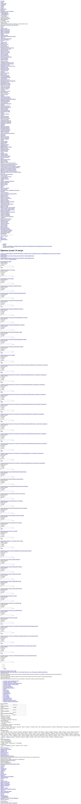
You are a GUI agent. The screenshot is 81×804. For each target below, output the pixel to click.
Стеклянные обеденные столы (7, 63)
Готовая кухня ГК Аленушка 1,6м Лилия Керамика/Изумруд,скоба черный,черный (18, 645)
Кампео (3, 737)
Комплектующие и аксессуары (7, 47)
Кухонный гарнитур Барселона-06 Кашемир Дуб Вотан (12, 324)
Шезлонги (3, 191)
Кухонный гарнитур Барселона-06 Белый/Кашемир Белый (13, 293)
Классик (71, 733)
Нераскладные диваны (5, 156)
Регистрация (3, 238)
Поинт (30, 733)
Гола (39, 733)
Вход (2, 237)
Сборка (2, 6)
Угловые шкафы (4, 142)
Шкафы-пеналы (4, 145)
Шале (56, 734)
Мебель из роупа (4, 196)
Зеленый (54, 726)
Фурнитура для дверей (5, 229)
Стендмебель (8, 745)
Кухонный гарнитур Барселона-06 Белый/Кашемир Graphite (13, 339)
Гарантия (2, 5)
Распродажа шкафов (5, 149)
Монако (20, 731)
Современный (5, 724)
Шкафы (2, 786)
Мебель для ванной (5, 785)
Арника (17, 745)
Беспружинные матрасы (6, 107)
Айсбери (18, 737)
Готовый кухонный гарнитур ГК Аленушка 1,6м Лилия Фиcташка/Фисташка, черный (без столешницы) (23, 394)
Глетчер (75, 733)
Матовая (9, 719)
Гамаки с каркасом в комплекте (7, 181)
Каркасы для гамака (5, 182)
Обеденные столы (4, 61)
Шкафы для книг (4, 148)
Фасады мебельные (5, 55)
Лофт (60, 731)
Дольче (43, 737)
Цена (6, 255)
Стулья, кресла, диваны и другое (8, 209)
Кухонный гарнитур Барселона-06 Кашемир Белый (12, 300)
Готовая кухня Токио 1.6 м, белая (8, 269)
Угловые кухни (4, 42)
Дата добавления (25, 255)
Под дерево (66, 726)
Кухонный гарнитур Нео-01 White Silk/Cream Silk (11, 588)
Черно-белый (13, 726)
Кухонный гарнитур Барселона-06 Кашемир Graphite (12, 346)
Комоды (2, 112)
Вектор (61, 737)
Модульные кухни (4, 44)
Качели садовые (4, 183)
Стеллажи (3, 89)
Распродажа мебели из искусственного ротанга (11, 172)
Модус (32, 735)
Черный (27, 726)
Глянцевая (4, 719)
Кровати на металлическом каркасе (8, 99)
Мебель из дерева (4, 206)
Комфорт (15, 735)
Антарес (25, 745)
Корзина (2, 794)
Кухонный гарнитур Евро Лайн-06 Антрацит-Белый (12, 479)
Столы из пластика (5, 205)
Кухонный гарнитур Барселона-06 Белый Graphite (11, 332)
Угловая (8, 717)
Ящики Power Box (4, 59)
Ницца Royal (77, 734)
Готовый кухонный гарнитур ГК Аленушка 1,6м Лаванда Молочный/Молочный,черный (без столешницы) (24, 443)
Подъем (2, 7)
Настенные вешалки (5, 126)
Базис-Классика (25, 734)
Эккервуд (57, 737)
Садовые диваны (4, 177)
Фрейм (66, 734)
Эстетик (34, 733)
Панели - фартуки (4, 50)
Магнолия (42, 735)
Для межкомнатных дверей (6, 230)
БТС (22, 745)
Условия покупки (4, 12)
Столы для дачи (4, 175)
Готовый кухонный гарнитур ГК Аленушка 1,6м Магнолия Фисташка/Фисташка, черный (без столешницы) (24, 423)
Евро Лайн (51, 734)
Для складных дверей (5, 232)
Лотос (59, 735)
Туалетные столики (5, 113)
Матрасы (2, 104)
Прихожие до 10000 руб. (6, 123)
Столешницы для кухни (6, 48)
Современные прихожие (6, 120)
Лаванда (14, 733)
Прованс (11, 724)
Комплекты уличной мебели (7, 174)
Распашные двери (4, 221)
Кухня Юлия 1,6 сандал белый (7, 278)
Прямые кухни (4, 43)
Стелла (5, 733)
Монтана (23, 737)
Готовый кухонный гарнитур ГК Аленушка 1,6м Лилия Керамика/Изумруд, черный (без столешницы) (23, 384)
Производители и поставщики (7, 11)
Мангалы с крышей (5, 188)
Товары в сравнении (12, 802)
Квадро (51, 731)
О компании (3, 4)
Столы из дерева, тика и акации (7, 208)
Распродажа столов (5, 68)
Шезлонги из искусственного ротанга (9, 170)
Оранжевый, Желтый (74, 726)
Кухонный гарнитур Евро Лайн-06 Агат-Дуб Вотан (12, 500)
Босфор (71, 734)
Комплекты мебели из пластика (7, 201)
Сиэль (70, 735)
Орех (14, 728)
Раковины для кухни (5, 51)
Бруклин (15, 734)
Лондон (6, 734)
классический (17, 724)
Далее (5, 668)
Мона (22, 733)
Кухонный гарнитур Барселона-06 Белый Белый (11, 285)
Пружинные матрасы (5, 105)
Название (3, 255)
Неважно (9, 722)
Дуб (39, 726)
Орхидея (55, 735)
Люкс (11, 731)
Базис (19, 734)
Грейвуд (27, 735)
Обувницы (3, 124)
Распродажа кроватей (5, 101)
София (3, 731)
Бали (20, 735)
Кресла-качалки (4, 160)
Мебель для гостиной (5, 782)
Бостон (76, 731)
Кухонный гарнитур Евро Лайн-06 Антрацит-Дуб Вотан (13, 493)
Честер (23, 735)
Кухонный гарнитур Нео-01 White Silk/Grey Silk (11, 581)
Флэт (59, 734)
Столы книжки (4, 78)
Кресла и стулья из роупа (6, 198)
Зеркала (2, 115)
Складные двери (4, 222)
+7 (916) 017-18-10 (4, 17)
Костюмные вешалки (5, 128)
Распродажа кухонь (5, 46)
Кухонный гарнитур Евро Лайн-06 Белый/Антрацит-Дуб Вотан (14, 486)
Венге (23, 726)
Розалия (36, 735)
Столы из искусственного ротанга (8, 165)
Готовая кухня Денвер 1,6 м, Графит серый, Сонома (12, 541)
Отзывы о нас (3, 3)
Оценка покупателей (17, 255)
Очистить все (13, 259)
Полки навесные (4, 92)
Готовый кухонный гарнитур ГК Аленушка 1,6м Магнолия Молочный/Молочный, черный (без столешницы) (24, 364)
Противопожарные (5, 227)
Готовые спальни (4, 94)
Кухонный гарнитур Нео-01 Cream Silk (9, 617)
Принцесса (25, 731)
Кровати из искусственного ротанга (8, 169)
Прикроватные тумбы (5, 111)
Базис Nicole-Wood (41, 734)
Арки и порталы (4, 225)
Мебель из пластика (5, 200)
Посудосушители (4, 54)
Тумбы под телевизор (5, 87)
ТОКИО (35, 731)
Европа (10, 734)
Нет (5, 722)
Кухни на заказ (4, 45)
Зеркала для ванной (5, 136)
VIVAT (13, 745)
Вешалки (2, 125)
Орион (13, 737)
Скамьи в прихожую (5, 131)
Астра (63, 735)
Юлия (63, 734)
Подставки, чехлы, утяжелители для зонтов (10, 190)
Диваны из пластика (5, 202)
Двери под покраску (5, 223)
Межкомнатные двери (5, 219)
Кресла (2, 158)
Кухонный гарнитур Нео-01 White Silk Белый (10, 559)
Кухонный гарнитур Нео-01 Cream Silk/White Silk (11, 610)
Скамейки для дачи (5, 178)
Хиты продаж (3, 254)
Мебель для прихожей (5, 784)
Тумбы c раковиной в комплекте (7, 133)
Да (2, 722)
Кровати (2, 95)
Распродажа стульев (5, 72)
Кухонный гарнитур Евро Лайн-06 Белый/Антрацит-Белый (13, 471)
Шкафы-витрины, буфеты (6, 146)
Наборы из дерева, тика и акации (8, 207)
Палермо (66, 733)
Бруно (50, 735)
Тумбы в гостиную (5, 88)
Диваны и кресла (4, 787)
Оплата (2, 2)
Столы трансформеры (5, 76)
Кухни (4, 245)
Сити (7, 735)
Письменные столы (5, 82)
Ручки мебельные (4, 58)
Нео (67, 735)
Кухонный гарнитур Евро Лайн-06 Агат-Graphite (11, 522)
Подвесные (3, 134)
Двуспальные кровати (5, 96)
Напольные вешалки (5, 127)
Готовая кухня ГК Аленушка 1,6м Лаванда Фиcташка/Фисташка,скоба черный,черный (19, 626)
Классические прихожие (6, 121)
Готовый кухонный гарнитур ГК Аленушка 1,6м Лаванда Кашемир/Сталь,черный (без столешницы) (22, 414)
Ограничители (4, 233)
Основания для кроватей (6, 103)
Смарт (47, 737)
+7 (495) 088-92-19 (4, 13)
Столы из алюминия (5, 213)
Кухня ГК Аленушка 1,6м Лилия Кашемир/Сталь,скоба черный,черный (16, 550)
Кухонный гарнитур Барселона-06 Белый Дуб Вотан (12, 308)
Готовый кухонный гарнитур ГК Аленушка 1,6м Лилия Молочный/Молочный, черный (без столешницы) (23, 404)
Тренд (9, 733)
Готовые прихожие (5, 119)
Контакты (3, 10)
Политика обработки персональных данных (10, 763)
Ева (39, 731)
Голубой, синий (34, 726)
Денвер (7, 731)
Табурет (51, 737)
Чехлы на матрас (4, 109)
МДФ (3, 743)
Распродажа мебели (5, 792)
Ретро (39, 737)
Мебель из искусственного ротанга (8, 789)
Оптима (42, 733)
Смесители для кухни (5, 52)
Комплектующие (4, 150)
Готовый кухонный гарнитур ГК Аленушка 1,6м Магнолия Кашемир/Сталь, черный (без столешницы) (23, 463)
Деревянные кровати (5, 100)
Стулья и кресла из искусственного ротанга (10, 167)
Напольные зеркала (5, 117)
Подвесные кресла (4, 194)
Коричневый (59, 726)
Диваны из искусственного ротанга (8, 168)
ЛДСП (6, 743)
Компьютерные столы (5, 83)
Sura (3, 745)
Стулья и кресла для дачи (6, 176)
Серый (7, 726)
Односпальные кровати (6, 97)
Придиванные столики (5, 84)
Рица (35, 737)
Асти (11, 735)
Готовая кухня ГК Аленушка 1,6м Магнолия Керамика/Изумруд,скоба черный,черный (19, 635)
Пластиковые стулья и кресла (7, 203)
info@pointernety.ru (5, 19)
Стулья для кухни (4, 70)
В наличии (31, 255)
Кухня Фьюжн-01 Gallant (6, 261)
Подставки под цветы (5, 91)
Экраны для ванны (5, 139)
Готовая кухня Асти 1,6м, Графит (8, 355)
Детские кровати (4, 102)
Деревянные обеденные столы (7, 62)
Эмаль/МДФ (19, 743)
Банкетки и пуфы (4, 161)
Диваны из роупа (4, 199)
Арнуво (31, 737)
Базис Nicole (33, 734)
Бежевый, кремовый (46, 726)
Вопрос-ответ (3, 9)
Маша (27, 737)
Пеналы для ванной (5, 137)
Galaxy (18, 733)
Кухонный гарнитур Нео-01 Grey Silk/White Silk (11, 603)
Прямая (3, 717)
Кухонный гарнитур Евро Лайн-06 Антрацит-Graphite (12, 515)
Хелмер (74, 735)
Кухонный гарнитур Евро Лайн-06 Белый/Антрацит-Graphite (14, 508)
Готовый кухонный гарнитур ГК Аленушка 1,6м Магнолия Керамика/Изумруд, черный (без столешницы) (23, 374)
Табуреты (3, 71)
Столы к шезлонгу (4, 192)
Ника (42, 731)
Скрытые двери (4, 224)
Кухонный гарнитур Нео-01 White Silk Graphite (11, 574)
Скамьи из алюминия (5, 214)
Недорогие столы (4, 67)
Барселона (48, 733)
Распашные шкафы (5, 144)
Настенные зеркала (5, 116)
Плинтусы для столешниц (6, 56)
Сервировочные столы (5, 77)
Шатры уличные (4, 184)
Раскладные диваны (5, 157)
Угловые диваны (4, 154)
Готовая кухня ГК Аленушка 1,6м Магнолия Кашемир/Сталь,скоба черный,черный (18, 655)
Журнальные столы (5, 75)
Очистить (6, 748)
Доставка (2, 1)
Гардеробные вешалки (5, 129)
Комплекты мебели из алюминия (8, 211)
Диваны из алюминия (5, 215)
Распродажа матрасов (5, 110)
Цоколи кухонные (4, 53)
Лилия (46, 735)
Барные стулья (4, 74)
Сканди (46, 731)
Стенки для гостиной (5, 86)
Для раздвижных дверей (6, 231)
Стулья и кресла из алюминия (7, 216)
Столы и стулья (4, 781)
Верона (72, 731)
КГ (46, 734)
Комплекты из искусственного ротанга (9, 164)
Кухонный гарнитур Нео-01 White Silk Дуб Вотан (11, 566)
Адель (68, 731)
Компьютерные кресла (5, 159)
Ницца (61, 733)
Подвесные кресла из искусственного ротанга (10, 166)
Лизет (78, 735)
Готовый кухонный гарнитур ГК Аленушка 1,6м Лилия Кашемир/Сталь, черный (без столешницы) (22, 453)
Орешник (8, 737)
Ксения (15, 731)
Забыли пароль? (4, 239)
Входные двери (4, 226)
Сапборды (3, 217)
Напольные (3, 135)
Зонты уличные (4, 189)
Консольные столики (5, 79)
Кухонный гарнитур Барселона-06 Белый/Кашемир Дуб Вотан (14, 317)
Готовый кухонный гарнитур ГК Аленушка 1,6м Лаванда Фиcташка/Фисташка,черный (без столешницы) (23, 433)
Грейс (57, 733)
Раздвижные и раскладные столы (8, 66)
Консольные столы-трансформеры (8, 80)
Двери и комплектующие (6, 791)
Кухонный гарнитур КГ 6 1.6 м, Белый (9, 531)
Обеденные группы (5, 69)
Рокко (26, 733)
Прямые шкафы (4, 141)
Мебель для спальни (5, 783)
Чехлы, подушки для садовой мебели (9, 193)
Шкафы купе (3, 143)
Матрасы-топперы (4, 108)
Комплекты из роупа (5, 197)
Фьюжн (64, 731)
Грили (2, 186)
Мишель (53, 733)
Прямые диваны (4, 153)
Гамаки (2, 180)
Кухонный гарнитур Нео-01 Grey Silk (9, 595)
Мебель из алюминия (5, 210)
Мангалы (2, 185)
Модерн (30, 731)
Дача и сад (3, 790)
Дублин (3, 735)
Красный (19, 726)
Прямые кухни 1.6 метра (6, 749)
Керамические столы (5, 64)
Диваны (2, 152)
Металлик (14, 719)
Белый (3, 726)
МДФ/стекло (12, 743)
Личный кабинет (4, 795)
